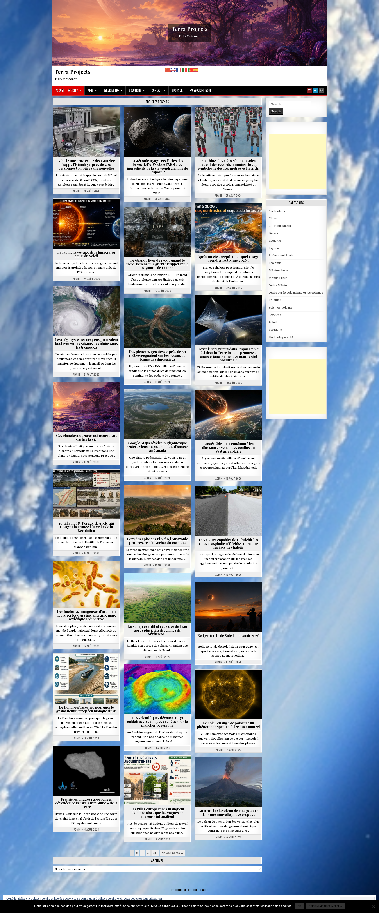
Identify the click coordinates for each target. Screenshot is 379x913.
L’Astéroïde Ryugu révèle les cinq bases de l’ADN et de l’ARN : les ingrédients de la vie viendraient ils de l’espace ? (157, 166)
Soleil (88, 209)
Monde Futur (278, 278)
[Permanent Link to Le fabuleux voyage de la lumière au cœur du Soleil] (86, 224)
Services (275, 315)
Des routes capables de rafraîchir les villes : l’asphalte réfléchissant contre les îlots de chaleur (228, 543)
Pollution (227, 306)
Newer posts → (172, 853)
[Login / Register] (315, 90)
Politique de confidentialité (189, 889)
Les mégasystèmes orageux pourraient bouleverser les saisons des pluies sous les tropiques (86, 343)
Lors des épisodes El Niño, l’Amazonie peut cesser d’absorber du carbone (157, 540)
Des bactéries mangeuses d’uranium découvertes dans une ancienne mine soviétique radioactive (86, 615)
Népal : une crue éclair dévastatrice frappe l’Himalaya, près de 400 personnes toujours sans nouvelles (86, 164)
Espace (159, 118)
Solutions (135, 90)
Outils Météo (278, 285)
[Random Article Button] (309, 90)
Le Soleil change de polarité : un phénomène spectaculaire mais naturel (228, 725)
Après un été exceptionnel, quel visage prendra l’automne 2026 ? (228, 258)
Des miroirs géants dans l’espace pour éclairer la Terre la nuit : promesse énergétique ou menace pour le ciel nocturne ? (228, 354)
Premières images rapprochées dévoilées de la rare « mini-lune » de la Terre (86, 803)
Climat (149, 496)
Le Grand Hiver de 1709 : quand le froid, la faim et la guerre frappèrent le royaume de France (157, 264)
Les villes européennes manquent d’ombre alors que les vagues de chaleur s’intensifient (157, 812)
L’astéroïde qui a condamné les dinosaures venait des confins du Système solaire (228, 447)
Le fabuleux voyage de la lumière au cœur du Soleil (86, 254)
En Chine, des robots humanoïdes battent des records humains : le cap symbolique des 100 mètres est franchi (228, 164)
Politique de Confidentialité (325, 906)
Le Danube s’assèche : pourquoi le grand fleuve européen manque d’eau (86, 709)
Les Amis (275, 263)
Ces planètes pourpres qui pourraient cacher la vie (86, 437)
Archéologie (151, 309)
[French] (179, 70)
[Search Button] (321, 90)
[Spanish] (196, 70)
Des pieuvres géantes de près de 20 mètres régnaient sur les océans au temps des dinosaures (157, 355)
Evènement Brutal (73, 118)
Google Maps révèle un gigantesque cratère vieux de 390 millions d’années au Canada (157, 446)
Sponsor (177, 90)
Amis (90, 90)
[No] (373, 906)
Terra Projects (189, 28)
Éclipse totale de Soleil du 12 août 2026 (228, 635)
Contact (157, 90)
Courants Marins (280, 225)
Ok (299, 906)
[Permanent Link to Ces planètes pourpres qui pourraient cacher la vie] (86, 407)
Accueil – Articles (67, 90)
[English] (173, 70)
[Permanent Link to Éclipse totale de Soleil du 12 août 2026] (228, 607)
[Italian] (185, 70)
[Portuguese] (190, 70)
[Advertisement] (301, 161)
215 (155, 853)
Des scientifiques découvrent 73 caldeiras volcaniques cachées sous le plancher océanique (157, 721)
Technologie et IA (230, 118)
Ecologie (166, 583)
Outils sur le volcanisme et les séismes (296, 292)
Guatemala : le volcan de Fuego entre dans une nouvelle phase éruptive (228, 812)
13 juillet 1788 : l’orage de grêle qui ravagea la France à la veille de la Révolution (86, 527)
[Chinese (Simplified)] (167, 70)
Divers (170, 309)
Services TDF (111, 90)
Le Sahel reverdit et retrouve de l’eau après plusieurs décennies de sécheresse (157, 630)
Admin (76, 191)
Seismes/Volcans (103, 118)
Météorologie (230, 214)
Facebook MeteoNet (201, 90)
